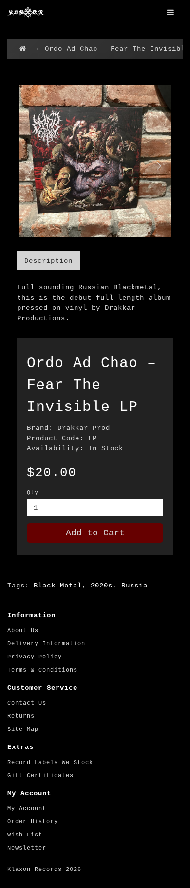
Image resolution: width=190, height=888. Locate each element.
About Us (22, 630)
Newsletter (26, 848)
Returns (21, 716)
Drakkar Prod (83, 428)
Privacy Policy (34, 657)
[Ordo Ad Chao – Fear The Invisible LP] (95, 161)
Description (48, 261)
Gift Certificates (40, 775)
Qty (32, 492)
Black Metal (58, 585)
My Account (26, 808)
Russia (134, 585)
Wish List (24, 835)
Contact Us (26, 703)
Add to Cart (95, 533)
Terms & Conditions (42, 670)
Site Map (22, 729)
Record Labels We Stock (50, 762)
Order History (32, 821)
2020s (102, 585)
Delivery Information (46, 643)
